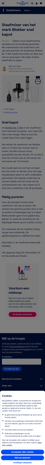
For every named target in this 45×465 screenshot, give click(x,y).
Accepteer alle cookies (22, 452)
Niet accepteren (22, 457)
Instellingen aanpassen (22, 463)
